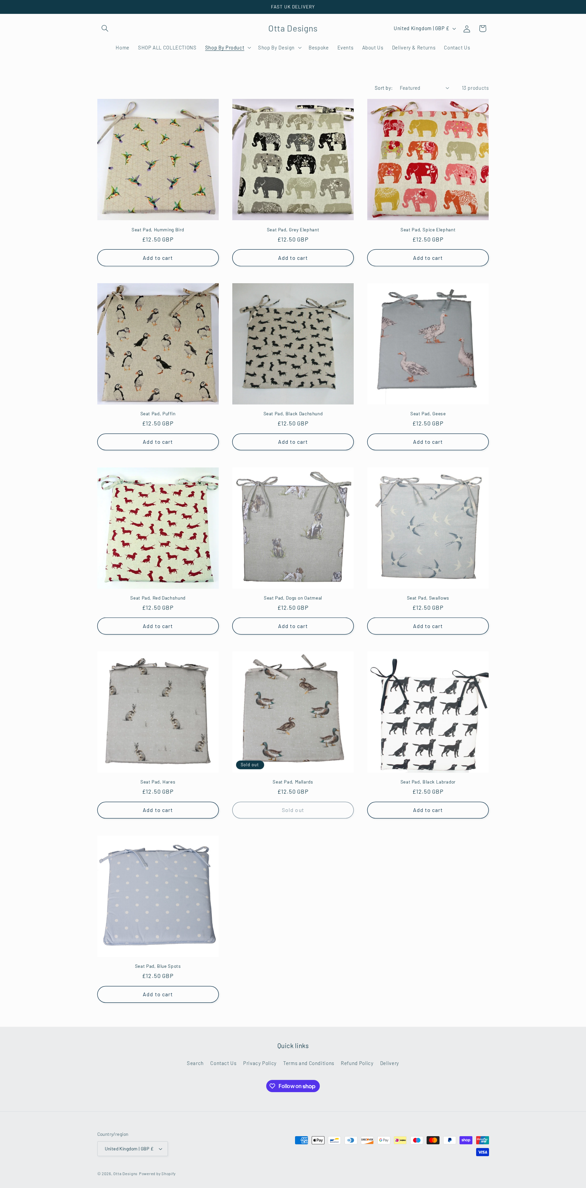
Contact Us (223, 1063)
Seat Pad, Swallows (428, 598)
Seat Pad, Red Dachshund (157, 598)
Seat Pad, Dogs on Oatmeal (293, 598)
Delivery (389, 1063)
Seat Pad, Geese (428, 413)
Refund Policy (357, 1063)
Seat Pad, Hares (157, 782)
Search (195, 1063)
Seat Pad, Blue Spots (158, 966)
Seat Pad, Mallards (293, 782)
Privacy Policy (260, 1063)
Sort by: (384, 88)
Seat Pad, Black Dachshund (293, 413)
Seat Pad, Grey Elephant (293, 229)
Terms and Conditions (308, 1063)
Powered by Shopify (157, 1173)
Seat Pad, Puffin (158, 413)
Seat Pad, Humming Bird (158, 229)
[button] (105, 28)
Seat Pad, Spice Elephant (428, 229)
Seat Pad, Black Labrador (428, 782)
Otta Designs (125, 1173)
